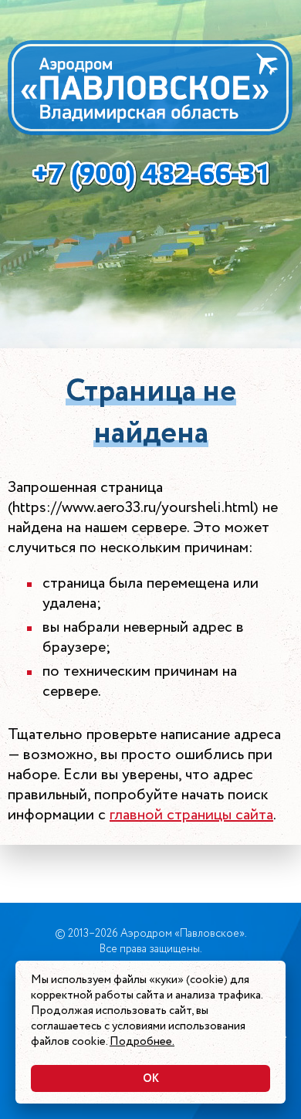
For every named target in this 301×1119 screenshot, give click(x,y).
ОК (151, 1079)
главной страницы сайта (191, 815)
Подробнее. (142, 1041)
